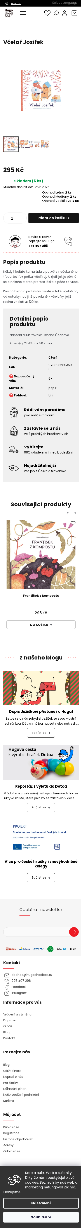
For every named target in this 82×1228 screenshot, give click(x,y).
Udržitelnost (12, 1071)
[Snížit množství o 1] (8, 218)
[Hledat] (56, 13)
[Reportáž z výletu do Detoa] (41, 762)
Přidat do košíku (52, 218)
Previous (68, 512)
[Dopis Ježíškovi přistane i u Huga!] (41, 688)
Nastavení (41, 1203)
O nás (7, 1026)
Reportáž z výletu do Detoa (41, 786)
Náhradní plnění (15, 1089)
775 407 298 (38, 246)
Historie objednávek (18, 1139)
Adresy (8, 1145)
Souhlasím (41, 1217)
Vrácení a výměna (17, 1014)
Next (75, 512)
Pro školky (10, 1083)
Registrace (11, 1133)
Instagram (19, 993)
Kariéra (8, 1101)
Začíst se (39, 733)
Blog (6, 1032)
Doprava (9, 1020)
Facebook (19, 987)
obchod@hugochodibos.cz (32, 975)
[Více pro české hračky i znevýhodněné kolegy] (41, 837)
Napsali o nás (13, 1077)
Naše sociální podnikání (21, 1095)
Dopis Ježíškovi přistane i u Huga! (41, 711)
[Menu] (22, 13)
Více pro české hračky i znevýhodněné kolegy (41, 864)
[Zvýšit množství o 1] (21, 218)
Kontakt (9, 1038)
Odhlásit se (11, 1151)
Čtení (53, 357)
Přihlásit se (75, 932)
